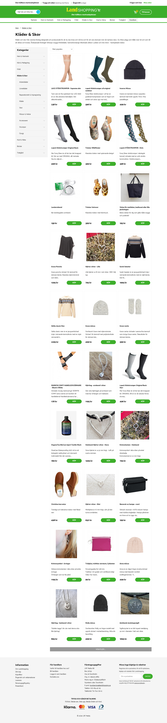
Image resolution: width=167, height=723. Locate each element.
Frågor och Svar (136, 2)
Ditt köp (18, 671)
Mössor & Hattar (25, 114)
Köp (74, 104)
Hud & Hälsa (101, 20)
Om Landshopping (21, 669)
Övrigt (21, 133)
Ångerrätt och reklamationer (25, 677)
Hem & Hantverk (47, 20)
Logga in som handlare (58, 674)
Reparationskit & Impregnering (30, 95)
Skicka (147, 676)
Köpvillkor (18, 674)
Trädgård (122, 20)
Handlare (132, 20)
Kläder (21, 101)
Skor (20, 107)
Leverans (18, 680)
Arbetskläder (23, 82)
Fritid (76, 20)
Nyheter (34, 20)
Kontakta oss (54, 677)
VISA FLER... (101, 649)
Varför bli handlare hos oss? (59, 668)
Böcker (112, 20)
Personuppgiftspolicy (22, 683)
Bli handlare (54, 671)
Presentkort (19, 686)
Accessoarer (23, 120)
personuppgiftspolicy (139, 683)
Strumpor (22, 127)
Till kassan (146, 12)
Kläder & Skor (87, 20)
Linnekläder (23, 88)
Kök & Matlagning (64, 20)
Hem (17, 28)
